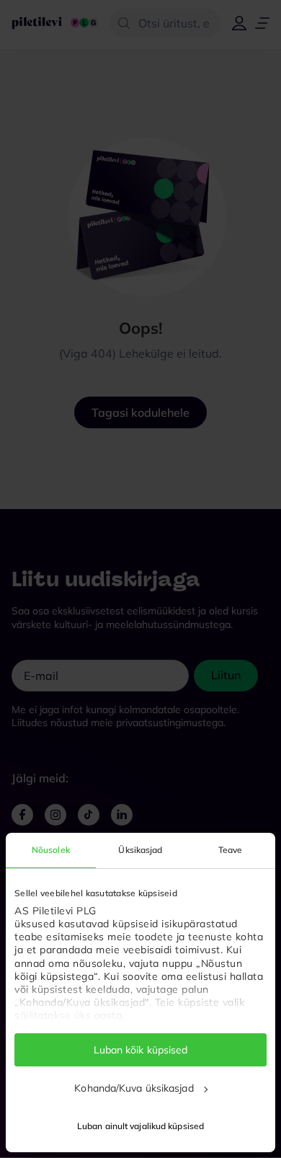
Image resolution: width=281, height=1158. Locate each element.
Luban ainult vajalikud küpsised (140, 1126)
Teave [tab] (230, 849)
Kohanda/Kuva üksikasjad (133, 1088)
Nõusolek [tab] (51, 849)
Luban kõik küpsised (141, 1049)
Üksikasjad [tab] (140, 849)
